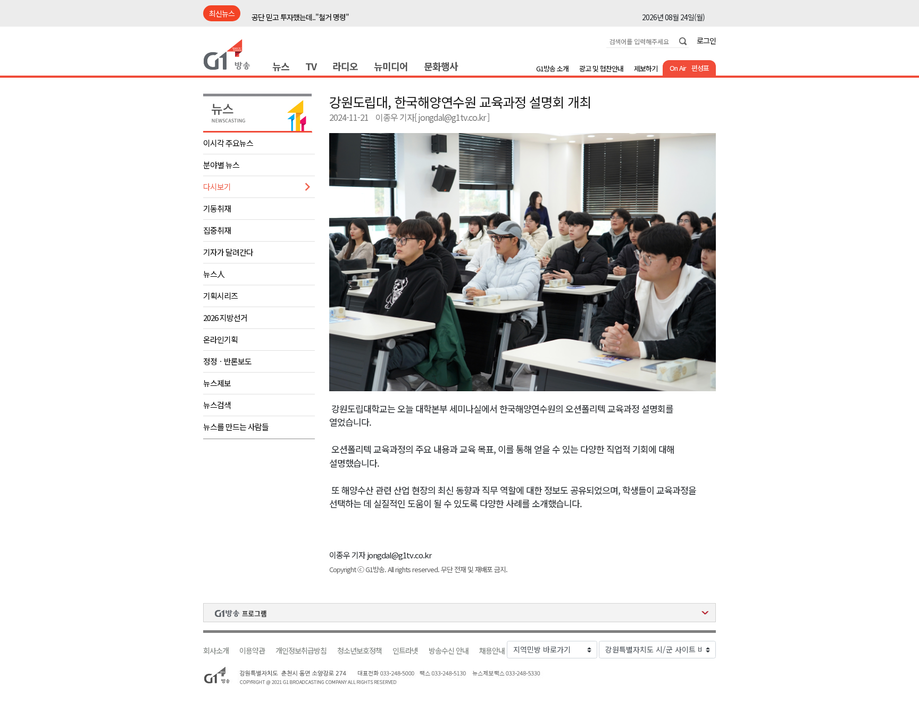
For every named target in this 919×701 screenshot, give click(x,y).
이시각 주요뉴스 (228, 143)
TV (310, 66)
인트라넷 (405, 650)
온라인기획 (220, 339)
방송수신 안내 (449, 650)
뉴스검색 (217, 404)
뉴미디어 (391, 66)
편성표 (700, 68)
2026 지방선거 (225, 317)
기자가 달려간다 (228, 252)
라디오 (345, 66)
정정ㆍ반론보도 (227, 361)
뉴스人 (213, 273)
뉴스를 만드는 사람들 (236, 426)
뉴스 (280, 66)
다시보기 (217, 186)
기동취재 (217, 208)
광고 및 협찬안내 (601, 68)
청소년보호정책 (359, 650)
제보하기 (645, 68)
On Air (678, 68)
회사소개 (216, 650)
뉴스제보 (217, 383)
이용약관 (252, 650)
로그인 (706, 40)
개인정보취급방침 (301, 650)
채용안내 (492, 650)
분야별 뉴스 (221, 164)
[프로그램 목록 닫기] (459, 612)
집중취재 (217, 230)
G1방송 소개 (552, 68)
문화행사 (441, 66)
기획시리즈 (220, 295)
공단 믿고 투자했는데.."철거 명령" (300, 14)
